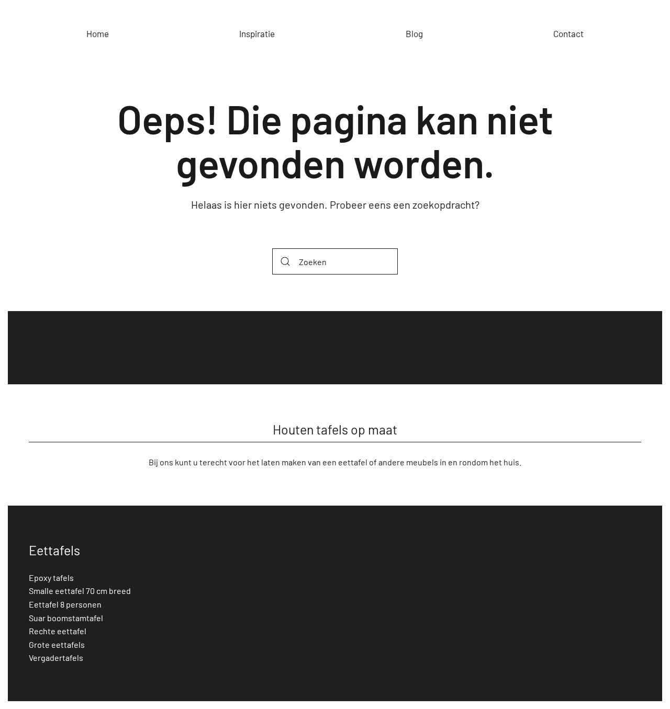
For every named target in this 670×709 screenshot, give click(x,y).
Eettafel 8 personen (65, 604)
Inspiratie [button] (257, 33)
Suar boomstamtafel (66, 618)
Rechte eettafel (57, 631)
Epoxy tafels (51, 577)
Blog (414, 33)
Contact (568, 33)
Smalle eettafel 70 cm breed (80, 591)
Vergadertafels (56, 657)
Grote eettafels (57, 644)
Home (97, 33)
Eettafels (54, 550)
